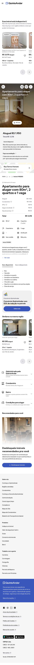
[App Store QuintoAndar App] (19, 637)
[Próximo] (29, 72)
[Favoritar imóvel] (26, 87)
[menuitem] (5, 177)
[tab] (7, 265)
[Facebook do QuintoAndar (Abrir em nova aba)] (4, 608)
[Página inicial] (14, 3)
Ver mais (7, 257)
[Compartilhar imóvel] (22, 87)
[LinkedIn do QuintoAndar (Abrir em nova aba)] (15, 608)
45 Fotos (18, 122)
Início (4, 176)
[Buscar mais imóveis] (3, 87)
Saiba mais (17, 308)
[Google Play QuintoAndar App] (8, 637)
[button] (17, 374)
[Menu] (2, 3)
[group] (14, 49)
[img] (14, 40)
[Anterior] (22, 72)
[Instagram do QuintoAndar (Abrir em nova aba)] (8, 608)
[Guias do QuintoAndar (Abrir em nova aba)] (11, 608)
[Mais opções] (31, 87)
